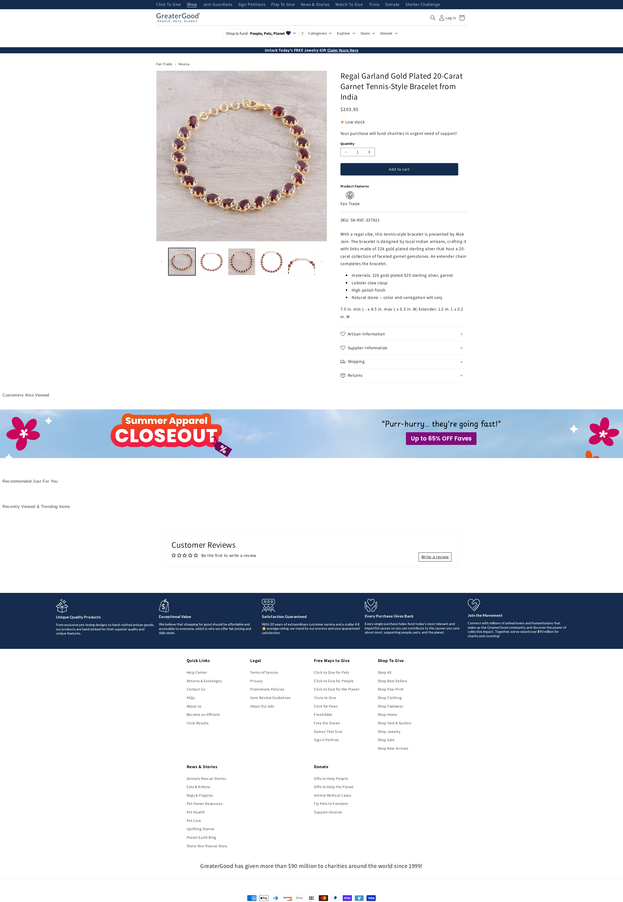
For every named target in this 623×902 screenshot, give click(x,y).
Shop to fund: (255, 33)
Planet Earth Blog (201, 837)
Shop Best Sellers (392, 680)
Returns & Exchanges (204, 680)
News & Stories (315, 4)
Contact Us (196, 689)
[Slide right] (321, 261)
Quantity (347, 143)
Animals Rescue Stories (206, 778)
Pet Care (194, 820)
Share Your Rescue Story (207, 845)
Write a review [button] (435, 557)
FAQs (191, 697)
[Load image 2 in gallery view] (211, 262)
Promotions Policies (267, 689)
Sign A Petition (326, 739)
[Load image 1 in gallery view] (182, 262)
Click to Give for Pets (331, 672)
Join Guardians (217, 4)
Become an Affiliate (203, 714)
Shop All (385, 672)
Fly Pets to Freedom (331, 803)
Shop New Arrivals (393, 748)
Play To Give (283, 4)
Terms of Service (264, 672)
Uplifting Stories (200, 828)
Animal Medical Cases (332, 795)
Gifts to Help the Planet (334, 786)
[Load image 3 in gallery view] (241, 262)
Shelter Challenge (422, 4)
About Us (194, 706)
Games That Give (328, 731)
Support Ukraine (328, 812)
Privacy (256, 680)
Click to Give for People (334, 680)
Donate (392, 4)
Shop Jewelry (389, 731)
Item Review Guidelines (270, 697)
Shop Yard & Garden (394, 722)
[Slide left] (161, 261)
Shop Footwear (390, 706)
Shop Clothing (390, 697)
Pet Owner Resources (205, 803)
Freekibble (323, 714)
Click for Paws (326, 706)
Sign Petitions (251, 4)
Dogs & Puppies (200, 795)
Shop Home (387, 714)
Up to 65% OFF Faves (441, 438)
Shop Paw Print (390, 689)
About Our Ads (262, 706)
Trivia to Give (325, 697)
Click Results (198, 722)
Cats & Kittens (198, 786)
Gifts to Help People (331, 778)
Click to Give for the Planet (336, 689)
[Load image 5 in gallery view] (301, 262)
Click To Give (168, 4)
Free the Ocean (327, 722)
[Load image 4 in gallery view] (271, 262)
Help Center (197, 672)
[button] (433, 17)
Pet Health (196, 812)
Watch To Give (349, 4)
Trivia (374, 4)
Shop (192, 4)
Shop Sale (386, 739)
